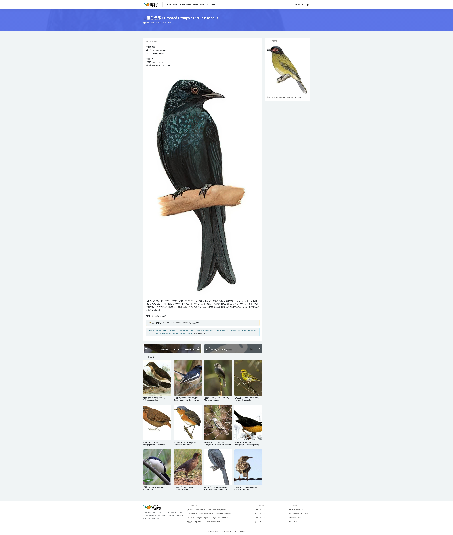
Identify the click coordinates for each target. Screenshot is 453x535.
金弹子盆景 (293, 522)
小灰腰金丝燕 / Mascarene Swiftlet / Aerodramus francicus (209, 514)
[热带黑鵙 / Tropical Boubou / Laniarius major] (157, 467)
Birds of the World (295, 518)
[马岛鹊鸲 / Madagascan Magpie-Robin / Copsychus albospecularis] (188, 378)
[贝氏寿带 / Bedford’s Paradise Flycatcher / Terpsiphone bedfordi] (218, 467)
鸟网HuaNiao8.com (226, 531)
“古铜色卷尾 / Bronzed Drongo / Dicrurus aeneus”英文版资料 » (175, 323)
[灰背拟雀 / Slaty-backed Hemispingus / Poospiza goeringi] (248, 422)
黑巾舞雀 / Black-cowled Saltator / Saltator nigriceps (206, 510)
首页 (149, 41)
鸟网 (147, 22)
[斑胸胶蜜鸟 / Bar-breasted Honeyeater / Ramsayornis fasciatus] (218, 422)
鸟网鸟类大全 (172, 4)
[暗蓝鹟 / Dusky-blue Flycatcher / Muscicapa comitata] (218, 378)
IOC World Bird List (296, 510)
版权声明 (212, 4)
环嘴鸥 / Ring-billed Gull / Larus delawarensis (203, 522)
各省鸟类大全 (186, 4)
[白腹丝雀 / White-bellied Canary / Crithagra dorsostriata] (248, 378)
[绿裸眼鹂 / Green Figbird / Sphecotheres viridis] (287, 70)
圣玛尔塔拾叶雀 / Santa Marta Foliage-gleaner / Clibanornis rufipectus (154, 445)
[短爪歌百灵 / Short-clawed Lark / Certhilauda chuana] (248, 467)
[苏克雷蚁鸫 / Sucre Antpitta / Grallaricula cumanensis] (188, 422)
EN (298, 5)
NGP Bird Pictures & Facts (298, 514)
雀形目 (152, 22)
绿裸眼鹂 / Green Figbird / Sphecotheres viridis (284, 97)
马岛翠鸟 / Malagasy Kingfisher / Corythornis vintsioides (207, 518)
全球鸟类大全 (199, 4)
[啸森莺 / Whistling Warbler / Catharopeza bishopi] (157, 378)
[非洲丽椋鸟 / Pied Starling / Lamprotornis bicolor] (188, 467)
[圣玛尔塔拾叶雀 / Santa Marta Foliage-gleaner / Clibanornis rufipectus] (157, 422)
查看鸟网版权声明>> (200, 333)
